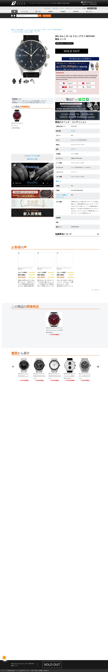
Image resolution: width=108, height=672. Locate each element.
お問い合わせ (55, 8)
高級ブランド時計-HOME (17, 29)
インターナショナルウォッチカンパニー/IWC (35, 29)
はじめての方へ (48, 8)
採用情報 (84, 8)
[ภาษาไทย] (67, 91)
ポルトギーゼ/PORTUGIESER (54, 29)
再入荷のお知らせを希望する (80, 59)
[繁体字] (67, 87)
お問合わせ (46, 670)
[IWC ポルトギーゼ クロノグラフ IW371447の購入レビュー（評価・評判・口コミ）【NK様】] (45, 253)
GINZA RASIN (18, 3)
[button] (13, 367)
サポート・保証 (29, 670)
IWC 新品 (37, 30)
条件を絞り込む (47, 15)
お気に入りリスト (69, 8)
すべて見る (94, 290)
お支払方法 (22, 670)
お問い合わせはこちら (89, 3)
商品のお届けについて (13, 670)
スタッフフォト (78, 8)
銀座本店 (73, 131)
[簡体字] (86, 83)
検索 (40, 15)
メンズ (36, 32)
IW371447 (73, 149)
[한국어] (86, 87)
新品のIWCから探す (32, 159)
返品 (36, 670)
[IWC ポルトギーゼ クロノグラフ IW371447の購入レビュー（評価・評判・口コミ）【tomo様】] (26, 253)
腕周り (57, 181)
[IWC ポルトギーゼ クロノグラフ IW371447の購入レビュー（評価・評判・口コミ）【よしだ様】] (65, 253)
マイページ (62, 8)
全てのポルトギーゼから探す (32, 155)
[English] (67, 83)
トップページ (4, 670)
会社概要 (40, 670)
